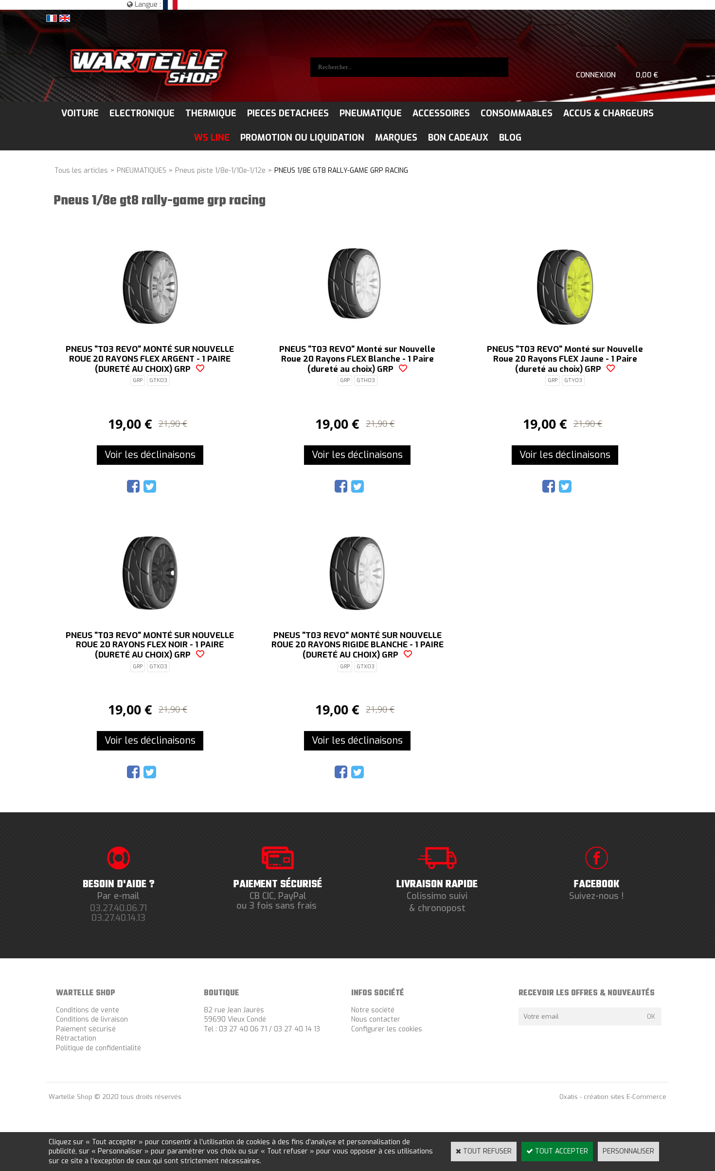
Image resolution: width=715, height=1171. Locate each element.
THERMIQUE (210, 113)
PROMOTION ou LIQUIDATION (302, 138)
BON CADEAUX (458, 138)
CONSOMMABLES (517, 113)
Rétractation (76, 1038)
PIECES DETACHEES (288, 113)
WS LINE (212, 138)
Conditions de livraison (92, 1019)
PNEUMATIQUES (141, 170)
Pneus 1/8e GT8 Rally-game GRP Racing (341, 170)
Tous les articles (81, 170)
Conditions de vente (87, 1010)
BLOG (510, 138)
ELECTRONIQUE (142, 113)
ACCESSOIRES (441, 113)
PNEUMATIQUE (371, 113)
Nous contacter (375, 1019)
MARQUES (396, 138)
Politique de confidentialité (98, 1048)
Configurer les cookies (386, 1029)
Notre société (372, 1010)
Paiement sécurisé (86, 1029)
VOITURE (80, 113)
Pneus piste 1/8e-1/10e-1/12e (220, 170)
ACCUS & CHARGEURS (608, 113)
